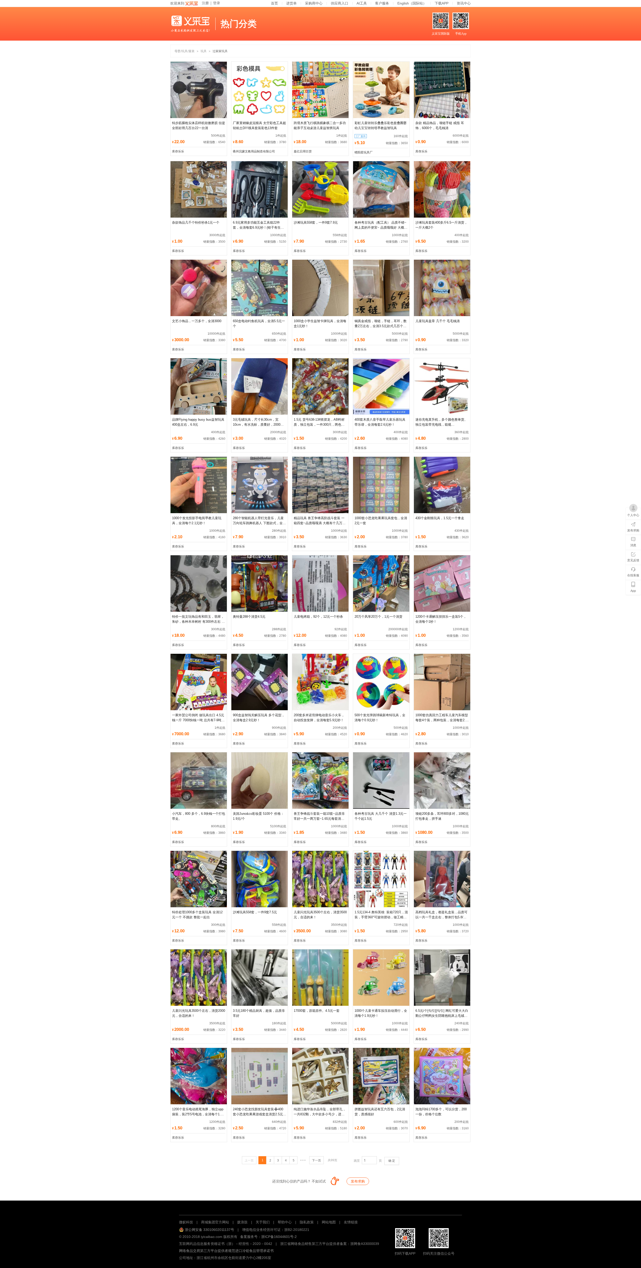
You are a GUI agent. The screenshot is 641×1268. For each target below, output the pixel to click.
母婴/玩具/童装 (185, 51)
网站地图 (329, 1222)
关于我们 (263, 1222)
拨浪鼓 (242, 1222)
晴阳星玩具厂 (364, 152)
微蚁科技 (186, 1222)
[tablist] (320, 1207)
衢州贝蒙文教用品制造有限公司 (254, 151)
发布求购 (358, 1181)
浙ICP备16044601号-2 (279, 1237)
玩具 (204, 51)
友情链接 (351, 1222)
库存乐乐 (178, 151)
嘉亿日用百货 (303, 151)
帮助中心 (285, 1222)
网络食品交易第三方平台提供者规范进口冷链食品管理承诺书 (226, 1251)
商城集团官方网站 (215, 1222)
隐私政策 (307, 1222)
